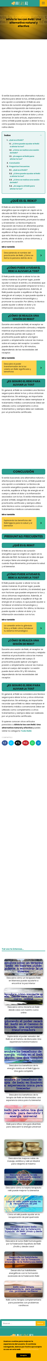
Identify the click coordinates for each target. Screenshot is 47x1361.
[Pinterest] (25, 743)
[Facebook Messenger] (11, 743)
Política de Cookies (30, 1349)
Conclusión (14, 163)
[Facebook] (5, 743)
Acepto (23, 1355)
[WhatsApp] (32, 743)
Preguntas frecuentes (19, 166)
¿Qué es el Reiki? (16, 140)
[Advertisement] (23, 68)
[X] (18, 743)
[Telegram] (38, 743)
